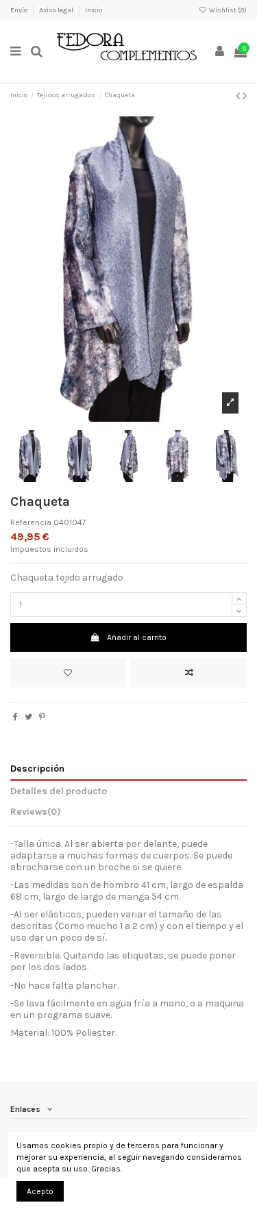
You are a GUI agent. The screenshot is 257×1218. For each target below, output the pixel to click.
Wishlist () (227, 10)
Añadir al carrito (137, 637)
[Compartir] (15, 717)
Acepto (40, 1191)
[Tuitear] (28, 717)
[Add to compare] (189, 673)
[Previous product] (239, 95)
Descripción (37, 768)
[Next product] (245, 95)
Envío (19, 10)
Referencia (30, 522)
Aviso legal (57, 10)
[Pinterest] (42, 717)
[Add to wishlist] (68, 673)
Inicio (93, 10)
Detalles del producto (58, 790)
